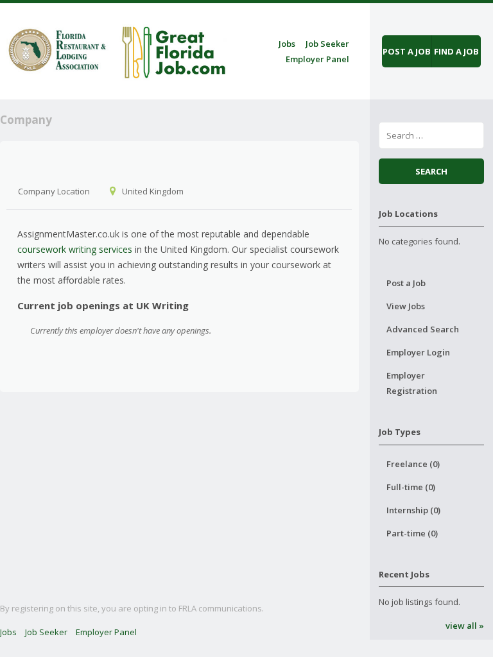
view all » (464, 625)
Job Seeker (327, 43)
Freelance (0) (413, 464)
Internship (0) (413, 510)
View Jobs (405, 306)
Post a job (407, 51)
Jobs (287, 43)
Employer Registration (411, 383)
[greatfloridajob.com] (115, 49)
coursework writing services (74, 249)
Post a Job (406, 283)
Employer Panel (317, 59)
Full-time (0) (410, 487)
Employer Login (418, 352)
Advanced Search (422, 329)
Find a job (456, 51)
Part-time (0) (412, 533)
